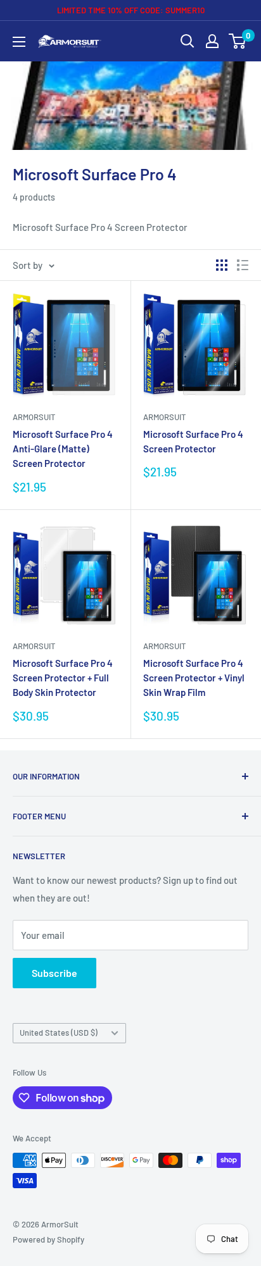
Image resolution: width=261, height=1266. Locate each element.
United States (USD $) (59, 1032)
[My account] (212, 41)
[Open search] (187, 41)
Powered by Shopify (48, 1239)
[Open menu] (19, 42)
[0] (238, 41)
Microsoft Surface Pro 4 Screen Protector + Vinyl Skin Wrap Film (194, 677)
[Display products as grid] (221, 265)
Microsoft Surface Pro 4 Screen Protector (193, 441)
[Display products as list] (242, 265)
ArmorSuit (34, 417)
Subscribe (54, 973)
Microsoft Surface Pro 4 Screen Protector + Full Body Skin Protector (63, 677)
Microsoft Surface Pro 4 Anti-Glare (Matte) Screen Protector (63, 448)
